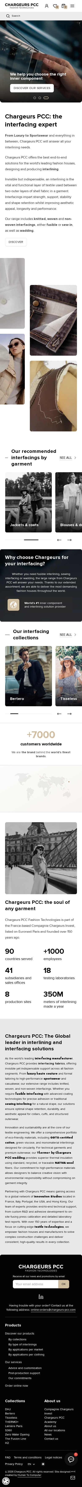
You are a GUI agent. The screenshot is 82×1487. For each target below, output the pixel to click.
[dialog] (6, 1481)
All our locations (54, 1430)
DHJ (8, 1409)
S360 (8, 1430)
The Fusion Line (15, 1438)
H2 (7, 1443)
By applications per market (25, 1349)
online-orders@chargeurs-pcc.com (53, 1309)
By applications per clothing (26, 1354)
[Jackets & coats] (28, 502)
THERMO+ (12, 1422)
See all (66, 458)
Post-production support (24, 1373)
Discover (16, 242)
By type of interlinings (22, 1344)
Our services (13, 1362)
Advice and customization (25, 1368)
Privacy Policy (14, 1464)
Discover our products (19, 1333)
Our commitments (20, 1378)
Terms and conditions (28, 1457)
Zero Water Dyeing (17, 1434)
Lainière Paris (13, 1426)
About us (50, 1426)
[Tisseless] (34, 676)
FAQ (8, 1457)
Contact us (51, 1438)
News (48, 1434)
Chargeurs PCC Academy (54, 1420)
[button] (3, 61)
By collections (17, 1339)
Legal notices (53, 1457)
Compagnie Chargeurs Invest (59, 1411)
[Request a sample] (73, 1478)
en (29, 1464)
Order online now (16, 1385)
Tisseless (11, 1417)
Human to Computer (29, 1475)
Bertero (10, 1413)
